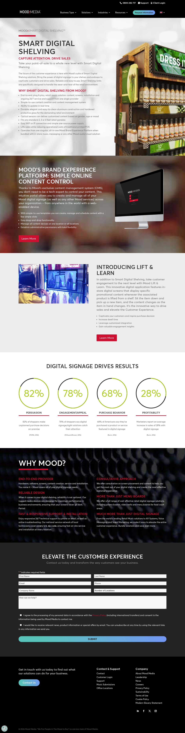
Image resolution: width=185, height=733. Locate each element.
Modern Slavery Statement (149, 702)
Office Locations (105, 688)
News (138, 680)
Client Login (159, 2)
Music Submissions (106, 684)
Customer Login (104, 677)
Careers (140, 684)
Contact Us (29, 682)
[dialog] (4, 728)
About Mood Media (145, 673)
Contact (101, 673)
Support (144, 2)
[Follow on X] (149, 711)
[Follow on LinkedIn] (138, 711)
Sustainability (142, 691)
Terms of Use (142, 695)
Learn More (29, 238)
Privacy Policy (99, 615)
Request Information (144, 12)
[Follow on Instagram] (155, 711)
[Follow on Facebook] (144, 711)
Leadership (141, 677)
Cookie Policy (142, 699)
